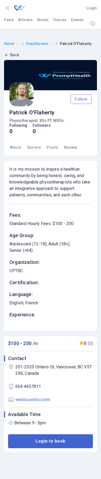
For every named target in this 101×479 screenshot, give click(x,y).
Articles (25, 19)
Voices (60, 19)
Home (9, 44)
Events (77, 19)
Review (70, 147)
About (15, 147)
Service (34, 147)
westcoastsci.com (32, 399)
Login (91, 8)
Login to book (50, 441)
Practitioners (37, 44)
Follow (81, 99)
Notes (43, 19)
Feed (8, 19)
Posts (52, 147)
